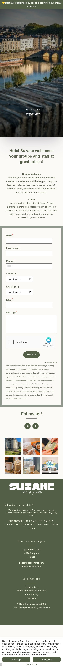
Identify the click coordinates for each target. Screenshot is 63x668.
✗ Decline (47, 659)
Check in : (11, 273)
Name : (10, 235)
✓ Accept (16, 659)
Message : (12, 312)
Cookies (31, 598)
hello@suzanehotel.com (31, 563)
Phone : (10, 260)
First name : (13, 248)
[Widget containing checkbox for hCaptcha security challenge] (30, 342)
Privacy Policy (32, 594)
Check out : (12, 286)
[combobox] (10, 266)
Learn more (31, 664)
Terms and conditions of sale (31, 590)
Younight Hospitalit (27, 607)
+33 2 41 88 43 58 (31, 566)
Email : (10, 299)
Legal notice (31, 587)
